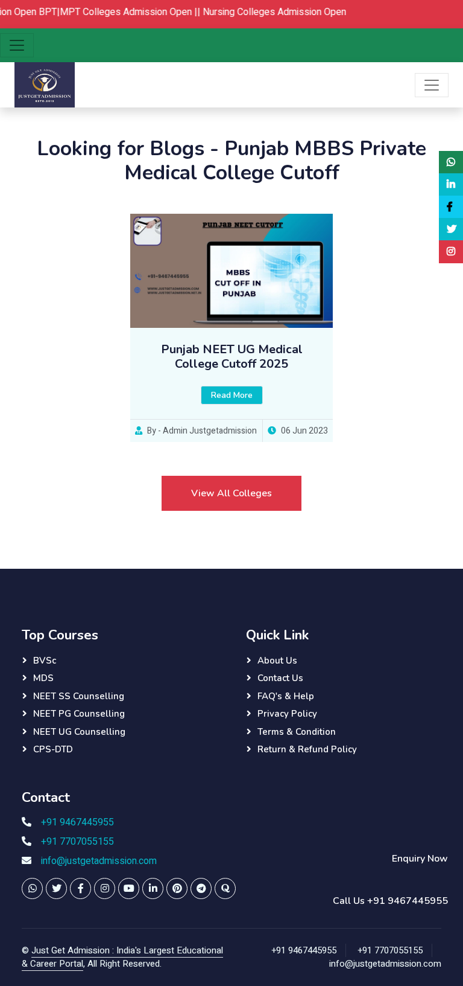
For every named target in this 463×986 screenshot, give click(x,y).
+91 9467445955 (77, 822)
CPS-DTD (53, 749)
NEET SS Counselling (78, 696)
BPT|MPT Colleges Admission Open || (111, 12)
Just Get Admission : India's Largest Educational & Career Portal (122, 957)
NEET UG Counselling (79, 732)
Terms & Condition (296, 732)
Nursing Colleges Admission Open (264, 12)
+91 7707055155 (77, 841)
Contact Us (280, 678)
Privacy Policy (287, 714)
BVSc (44, 661)
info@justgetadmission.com (99, 861)
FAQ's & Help (285, 696)
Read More (232, 395)
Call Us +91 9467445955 (390, 901)
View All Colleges (231, 493)
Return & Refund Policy (307, 749)
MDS (43, 678)
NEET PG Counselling (79, 714)
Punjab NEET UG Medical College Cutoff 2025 (232, 356)
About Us (277, 661)
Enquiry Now (420, 858)
